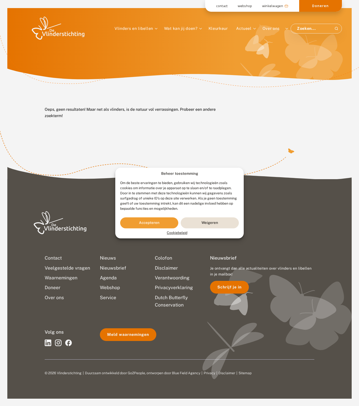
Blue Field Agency (186, 373)
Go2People (136, 373)
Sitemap (245, 373)
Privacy (209, 373)
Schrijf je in (229, 287)
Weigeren (209, 223)
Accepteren (149, 223)
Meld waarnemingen (128, 334)
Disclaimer (227, 373)
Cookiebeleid (177, 233)
